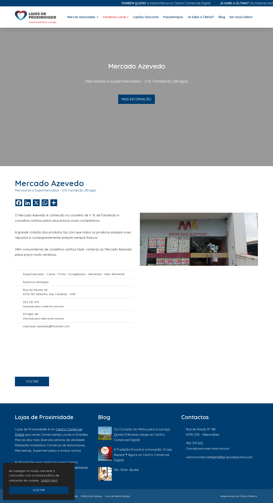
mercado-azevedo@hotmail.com (46, 326)
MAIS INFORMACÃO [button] (136, 99)
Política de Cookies (91, 496)
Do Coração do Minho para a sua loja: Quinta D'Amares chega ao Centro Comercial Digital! (142, 434)
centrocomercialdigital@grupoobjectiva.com (219, 457)
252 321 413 (31, 302)
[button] (20, 97)
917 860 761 (30, 314)
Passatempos (173, 17)
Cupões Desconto (146, 17)
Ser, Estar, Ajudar (126, 470)
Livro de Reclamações (117, 496)
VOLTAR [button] (32, 381)
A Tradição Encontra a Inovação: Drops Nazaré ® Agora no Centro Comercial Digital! (143, 454)
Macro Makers (248, 496)
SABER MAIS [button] (49, 480)
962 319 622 (194, 443)
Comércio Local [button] (114, 17)
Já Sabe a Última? (200, 17)
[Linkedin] (242, 471)
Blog (221, 17)
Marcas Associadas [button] (81, 17)
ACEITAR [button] (39, 490)
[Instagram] (228, 471)
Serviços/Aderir (241, 17)
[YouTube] (256, 471)
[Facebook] (213, 471)
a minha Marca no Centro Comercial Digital (158, 3)
